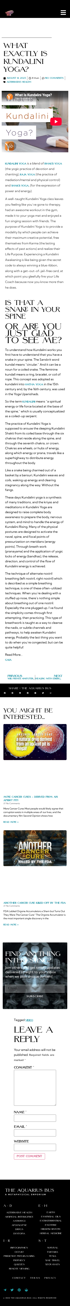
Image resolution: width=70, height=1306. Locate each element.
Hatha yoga (34, 384)
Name (20, 1112)
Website (21, 1141)
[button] (4, 693)
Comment (24, 1067)
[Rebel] (26, 1289)
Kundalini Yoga (15, 164)
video (29, 1020)
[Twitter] (12, 1289)
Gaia (8, 660)
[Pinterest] (19, 1289)
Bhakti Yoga (53, 164)
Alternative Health (19, 82)
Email (20, 1126)
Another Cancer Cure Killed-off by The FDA (34, 903)
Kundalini (28, 402)
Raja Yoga (27, 174)
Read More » (11, 822)
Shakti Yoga (20, 186)
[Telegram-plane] (4, 1289)
